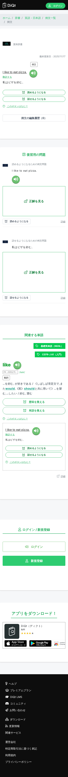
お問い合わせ (17, 710)
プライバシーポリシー (18, 761)
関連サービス (13, 732)
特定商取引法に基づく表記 (21, 748)
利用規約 (10, 755)
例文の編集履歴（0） (34, 118)
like (7, 72)
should (29, 388)
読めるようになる (36, 92)
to (11, 72)
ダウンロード (18, 719)
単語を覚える (37, 410)
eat (15, 72)
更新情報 (14, 726)
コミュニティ (18, 703)
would (10, 388)
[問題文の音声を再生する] (16, 180)
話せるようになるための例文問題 (29, 240)
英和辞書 (17, 44)
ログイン (58, 5)
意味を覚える (37, 401)
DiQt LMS (16, 697)
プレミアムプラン (20, 690)
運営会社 (10, 742)
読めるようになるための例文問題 (29, 164)
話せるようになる (36, 99)
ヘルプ (13, 683)
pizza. (22, 72)
